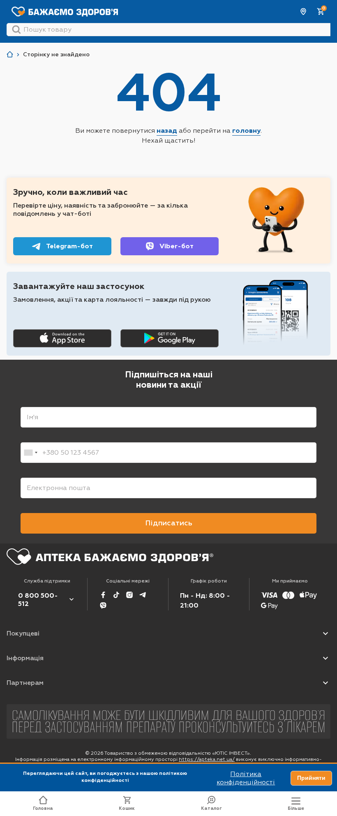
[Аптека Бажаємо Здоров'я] (10, 54)
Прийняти (311, 777)
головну (246, 130)
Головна (43, 808)
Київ (303, 11)
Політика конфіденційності (246, 778)
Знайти (16, 29)
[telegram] (142, 595)
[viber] (103, 605)
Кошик (127, 808)
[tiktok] (116, 595)
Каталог (211, 808)
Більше (296, 808)
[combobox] (30, 452)
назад (167, 130)
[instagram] (129, 595)
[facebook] (103, 595)
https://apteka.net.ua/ (207, 759)
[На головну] (110, 556)
